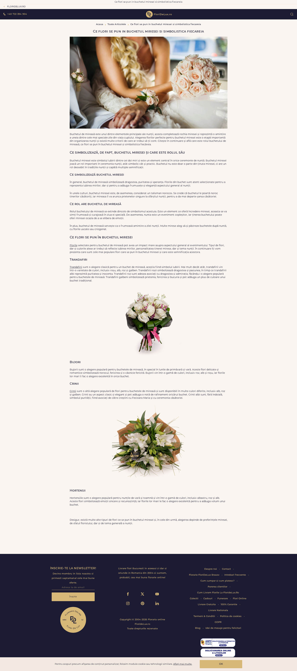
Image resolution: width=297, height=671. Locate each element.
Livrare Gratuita (207, 604)
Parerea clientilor (218, 587)
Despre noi (211, 569)
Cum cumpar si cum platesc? (217, 581)
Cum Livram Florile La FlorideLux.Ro (218, 593)
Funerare (223, 599)
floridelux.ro (16, 6)
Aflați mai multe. (182, 664)
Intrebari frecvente (235, 575)
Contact (226, 569)
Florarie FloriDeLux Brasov (204, 575)
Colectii (194, 599)
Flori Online (239, 599)
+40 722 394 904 (17, 14)
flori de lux (159, 14)
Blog (198, 628)
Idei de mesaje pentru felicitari (223, 628)
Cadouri (208, 599)
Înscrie (73, 597)
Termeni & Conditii (204, 616)
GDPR (218, 622)
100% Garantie (229, 604)
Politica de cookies (231, 616)
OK (221, 664)
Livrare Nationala (218, 610)
